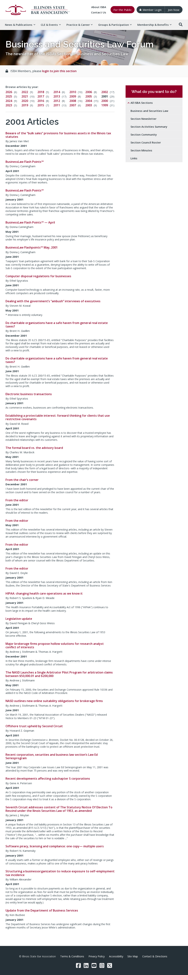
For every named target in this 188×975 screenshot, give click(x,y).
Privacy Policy (96, 956)
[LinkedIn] (86, 965)
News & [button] (18, 24)
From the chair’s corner (22, 480)
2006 (88, 92)
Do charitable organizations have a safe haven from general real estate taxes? (57, 324)
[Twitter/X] (109, 965)
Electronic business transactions (29, 394)
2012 (56, 101)
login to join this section (59, 71)
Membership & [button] (153, 24)
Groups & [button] (113, 24)
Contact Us (98, 12)
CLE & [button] (49, 24)
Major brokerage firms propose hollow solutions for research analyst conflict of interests (55, 645)
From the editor (17, 500)
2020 (24, 101)
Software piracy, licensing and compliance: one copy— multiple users (55, 846)
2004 (88, 101)
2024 (9, 101)
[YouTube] (94, 965)
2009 (72, 96)
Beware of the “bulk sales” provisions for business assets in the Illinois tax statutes (58, 135)
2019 (24, 105)
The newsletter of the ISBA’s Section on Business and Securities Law (67, 54)
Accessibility (116, 956)
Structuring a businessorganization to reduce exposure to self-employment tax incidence (60, 873)
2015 (40, 105)
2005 (88, 96)
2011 (56, 105)
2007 (72, 105)
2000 (104, 101)
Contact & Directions (154, 956)
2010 (72, 92)
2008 (72, 101)
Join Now (174, 10)
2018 (40, 92)
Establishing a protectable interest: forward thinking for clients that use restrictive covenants (58, 417)
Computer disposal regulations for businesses (38, 276)
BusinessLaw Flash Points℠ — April (30, 222)
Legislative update (19, 619)
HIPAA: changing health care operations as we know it (44, 593)
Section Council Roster (146, 142)
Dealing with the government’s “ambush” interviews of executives (53, 301)
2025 (9, 96)
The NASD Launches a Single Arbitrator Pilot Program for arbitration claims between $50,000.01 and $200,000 (59, 674)
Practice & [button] (78, 24)
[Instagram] (102, 965)
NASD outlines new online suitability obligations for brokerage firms (54, 701)
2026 (9, 92)
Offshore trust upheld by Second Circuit (34, 726)
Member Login (152, 10)
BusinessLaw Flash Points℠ (25, 162)
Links (134, 158)
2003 (88, 105)
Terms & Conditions (72, 956)
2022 (24, 92)
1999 (104, 105)
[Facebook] (78, 965)
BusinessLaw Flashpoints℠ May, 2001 (32, 247)
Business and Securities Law (149, 111)
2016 (40, 101)
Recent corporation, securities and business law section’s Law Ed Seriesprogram (52, 756)
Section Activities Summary (149, 126)
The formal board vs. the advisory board (34, 448)
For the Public (122, 10)
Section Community (144, 134)
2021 (24, 96)
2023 (9, 105)
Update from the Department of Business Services (42, 910)
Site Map (132, 956)
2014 (56, 92)
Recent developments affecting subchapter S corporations (48, 779)
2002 (104, 92)
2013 (56, 96)
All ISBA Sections (142, 102)
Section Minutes (141, 150)
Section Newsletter (143, 118)
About (98, 7)
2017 (40, 96)
